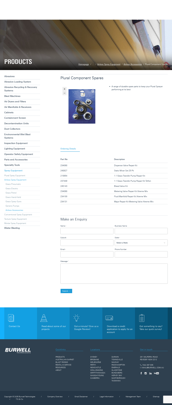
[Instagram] (145, 373)
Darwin (115, 357)
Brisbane (94, 360)
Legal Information (107, 397)
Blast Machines (12, 96)
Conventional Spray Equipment (18, 214)
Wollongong (96, 370)
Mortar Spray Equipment (15, 223)
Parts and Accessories (16, 159)
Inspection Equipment (16, 143)
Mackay (115, 362)
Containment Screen (15, 118)
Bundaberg (117, 373)
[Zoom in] (64, 89)
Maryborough (118, 378)
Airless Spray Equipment (108, 64)
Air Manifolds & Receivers (17, 107)
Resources (61, 367)
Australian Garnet (65, 360)
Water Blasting (12, 228)
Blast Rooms (62, 362)
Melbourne (95, 362)
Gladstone (117, 370)
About (58, 370)
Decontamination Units (16, 123)
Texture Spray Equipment (15, 219)
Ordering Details (68, 149)
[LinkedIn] (150, 373)
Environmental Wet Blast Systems (17, 136)
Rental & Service (63, 365)
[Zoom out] (64, 93)
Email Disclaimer (81, 397)
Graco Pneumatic (13, 184)
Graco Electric (12, 188)
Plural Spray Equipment (14, 175)
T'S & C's (19, 399)
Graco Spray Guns (13, 201)
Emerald (116, 367)
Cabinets (8, 112)
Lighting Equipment (14, 148)
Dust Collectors (12, 128)
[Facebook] (141, 373)
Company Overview (55, 397)
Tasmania (116, 381)
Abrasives (9, 76)
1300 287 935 (147, 365)
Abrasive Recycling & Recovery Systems (20, 89)
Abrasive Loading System (17, 81)
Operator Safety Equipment (18, 154)
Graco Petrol (11, 193)
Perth (93, 365)
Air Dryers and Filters (15, 101)
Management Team (133, 397)
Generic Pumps (12, 206)
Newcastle (95, 367)
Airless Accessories (133, 64)
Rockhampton (118, 365)
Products (60, 357)
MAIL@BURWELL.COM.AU (153, 368)
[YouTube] (156, 373)
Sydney (93, 357)
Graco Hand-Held (13, 197)
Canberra (95, 378)
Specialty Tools (12, 165)
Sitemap (156, 397)
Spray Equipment (13, 170)
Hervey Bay (117, 375)
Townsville (117, 360)
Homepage (83, 64)
